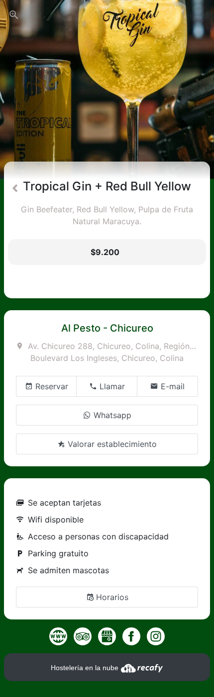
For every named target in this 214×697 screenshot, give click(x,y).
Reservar (50, 386)
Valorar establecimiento (111, 444)
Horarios (112, 597)
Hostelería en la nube (85, 668)
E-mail (171, 386)
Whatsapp (111, 415)
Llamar (111, 386)
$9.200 (105, 252)
